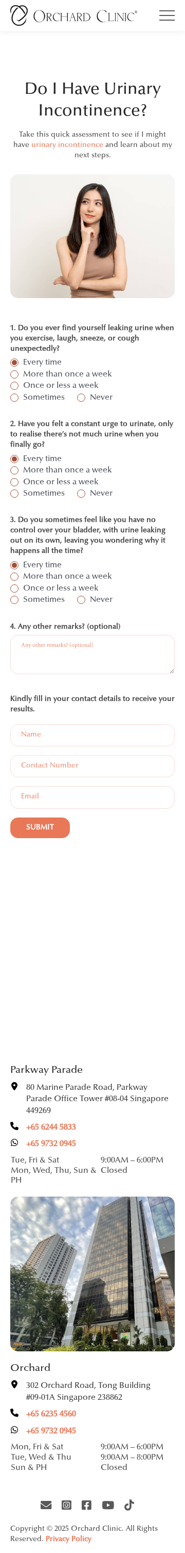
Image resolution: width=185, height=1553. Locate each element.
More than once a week (67, 374)
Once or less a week (61, 386)
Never (101, 398)
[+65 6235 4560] (43, 1414)
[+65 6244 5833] (43, 1127)
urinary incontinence (67, 145)
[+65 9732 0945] (43, 1144)
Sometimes (44, 398)
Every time (42, 362)
